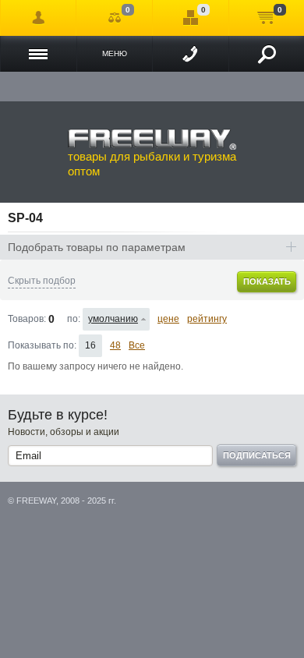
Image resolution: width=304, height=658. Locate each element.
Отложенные (190, 18)
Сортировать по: (73, 318)
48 (115, 345)
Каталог (38, 54)
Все (137, 345)
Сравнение (113, 18)
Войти (38, 18)
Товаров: (27, 318)
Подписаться (257, 455)
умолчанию (113, 318)
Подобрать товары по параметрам (97, 247)
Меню (114, 53)
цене (168, 318)
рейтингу (207, 318)
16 (90, 345)
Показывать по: (42, 345)
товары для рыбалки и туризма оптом (152, 164)
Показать (267, 281)
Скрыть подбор (42, 280)
